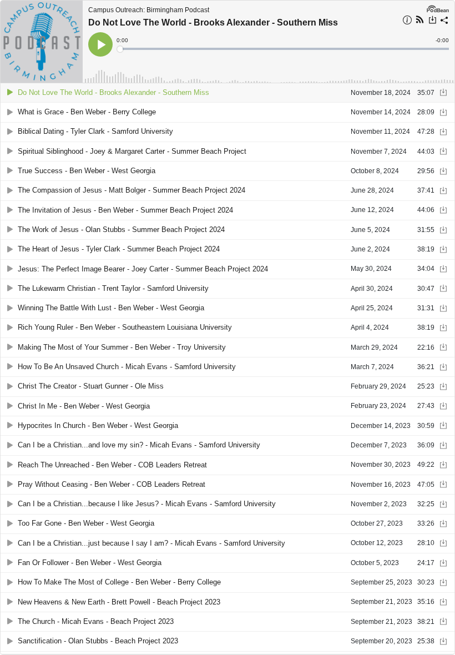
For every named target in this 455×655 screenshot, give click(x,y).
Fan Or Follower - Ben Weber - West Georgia (89, 562)
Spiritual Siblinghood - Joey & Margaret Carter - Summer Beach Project (132, 151)
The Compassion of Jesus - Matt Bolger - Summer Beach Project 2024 (131, 190)
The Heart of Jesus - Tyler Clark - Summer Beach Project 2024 (119, 249)
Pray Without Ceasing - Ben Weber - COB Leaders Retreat (111, 484)
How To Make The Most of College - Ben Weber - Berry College (119, 582)
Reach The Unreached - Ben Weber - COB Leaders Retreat (112, 465)
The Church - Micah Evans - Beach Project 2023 (96, 621)
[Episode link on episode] (42, 42)
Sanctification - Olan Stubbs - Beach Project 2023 (98, 641)
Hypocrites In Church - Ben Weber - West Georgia (98, 425)
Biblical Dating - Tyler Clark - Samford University (95, 131)
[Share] (444, 21)
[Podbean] (438, 7)
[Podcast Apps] (419, 21)
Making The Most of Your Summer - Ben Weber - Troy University (122, 347)
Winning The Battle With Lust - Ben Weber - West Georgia (111, 308)
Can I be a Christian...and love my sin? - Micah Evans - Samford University (139, 445)
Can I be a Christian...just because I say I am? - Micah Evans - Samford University (151, 543)
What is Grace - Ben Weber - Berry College (87, 112)
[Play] (10, 92)
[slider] (283, 49)
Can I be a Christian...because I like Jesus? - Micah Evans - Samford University (147, 504)
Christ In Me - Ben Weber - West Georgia (84, 406)
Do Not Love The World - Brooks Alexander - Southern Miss (213, 22)
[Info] (407, 21)
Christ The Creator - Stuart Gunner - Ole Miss (91, 386)
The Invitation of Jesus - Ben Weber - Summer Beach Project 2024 (125, 210)
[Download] (432, 21)
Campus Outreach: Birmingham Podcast (148, 10)
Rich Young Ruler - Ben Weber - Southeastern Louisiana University (125, 327)
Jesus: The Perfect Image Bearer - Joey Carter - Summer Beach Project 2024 (143, 269)
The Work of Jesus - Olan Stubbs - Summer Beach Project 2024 (121, 229)
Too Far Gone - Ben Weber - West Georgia (86, 523)
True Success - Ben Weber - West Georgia (86, 171)
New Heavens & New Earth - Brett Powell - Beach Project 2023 (119, 602)
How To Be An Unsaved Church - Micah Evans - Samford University (127, 366)
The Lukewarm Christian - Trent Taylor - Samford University (113, 288)
